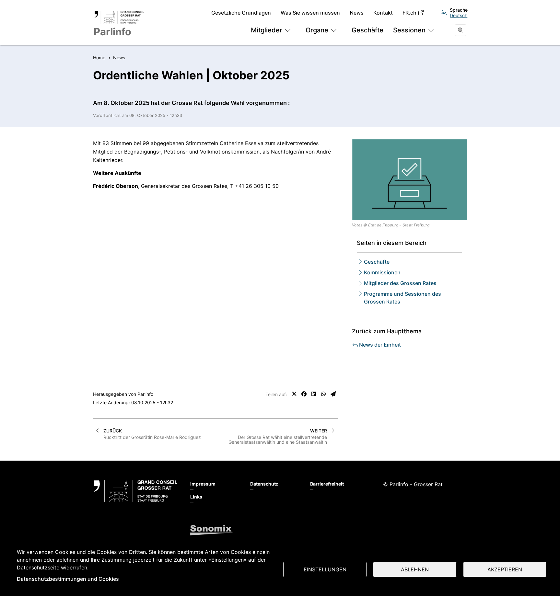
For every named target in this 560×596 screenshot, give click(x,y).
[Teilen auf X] (294, 393)
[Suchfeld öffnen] (460, 30)
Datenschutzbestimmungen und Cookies (68, 579)
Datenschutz (264, 484)
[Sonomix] (211, 530)
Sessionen (409, 30)
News (357, 13)
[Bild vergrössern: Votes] (409, 180)
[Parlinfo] (135, 491)
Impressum (203, 484)
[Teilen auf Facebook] (304, 393)
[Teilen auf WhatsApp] (323, 393)
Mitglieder (266, 30)
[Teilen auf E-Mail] (333, 393)
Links (196, 496)
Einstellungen (325, 569)
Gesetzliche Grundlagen (241, 13)
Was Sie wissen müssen (310, 13)
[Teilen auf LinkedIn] (313, 393)
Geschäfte (367, 30)
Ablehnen (415, 569)
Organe (317, 30)
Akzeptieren (504, 569)
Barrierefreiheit (327, 484)
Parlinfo (145, 394)
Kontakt (383, 13)
